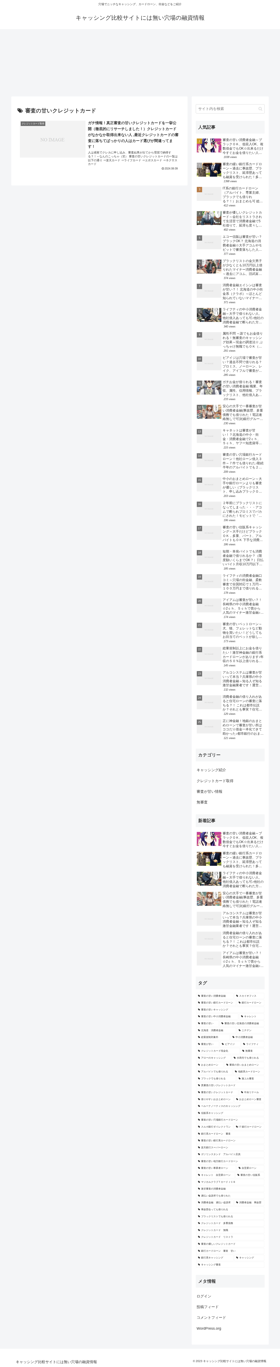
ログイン (204, 1296)
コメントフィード (211, 1318)
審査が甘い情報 (209, 791)
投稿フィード (208, 1307)
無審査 (202, 802)
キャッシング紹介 (211, 770)
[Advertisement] (140, 63)
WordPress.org (209, 1328)
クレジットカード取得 (215, 781)
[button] (260, 108)
